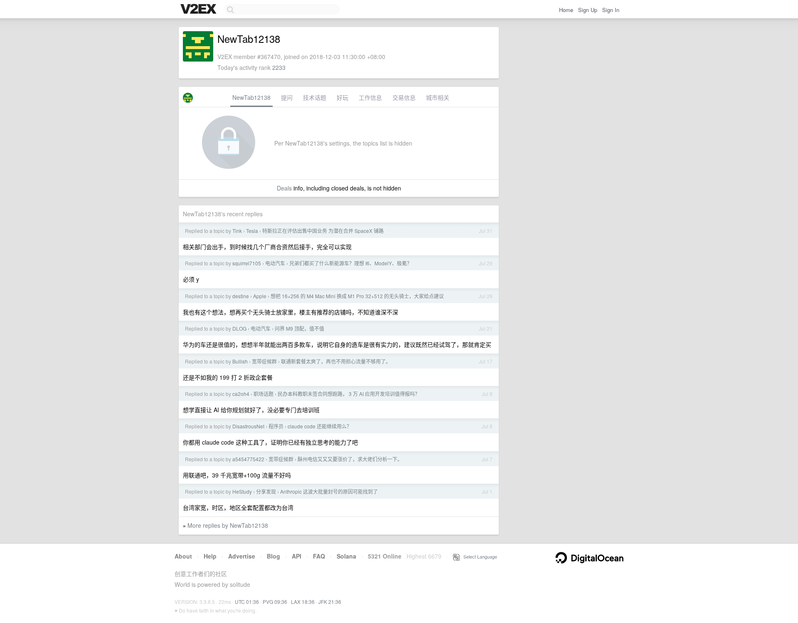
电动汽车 (275, 263)
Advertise (241, 556)
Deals (284, 188)
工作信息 (370, 97)
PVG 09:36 (275, 601)
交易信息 (404, 97)
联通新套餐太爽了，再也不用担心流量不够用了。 (336, 361)
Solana (346, 556)
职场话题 (263, 393)
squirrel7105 (246, 263)
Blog (273, 556)
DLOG (239, 328)
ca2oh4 (240, 393)
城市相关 (437, 97)
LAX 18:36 (303, 601)
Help (210, 556)
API (296, 556)
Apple (259, 295)
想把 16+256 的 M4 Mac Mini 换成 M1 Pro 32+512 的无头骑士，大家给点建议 (357, 295)
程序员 (275, 426)
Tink (237, 230)
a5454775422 (248, 458)
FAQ (319, 556)
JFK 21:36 (329, 601)
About (183, 556)
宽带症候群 (264, 361)
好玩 (342, 97)
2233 (279, 67)
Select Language (478, 556)
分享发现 (266, 491)
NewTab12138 (251, 97)
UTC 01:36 (247, 601)
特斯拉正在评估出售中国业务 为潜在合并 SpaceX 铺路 (323, 230)
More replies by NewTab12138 (227, 525)
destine (240, 295)
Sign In (610, 10)
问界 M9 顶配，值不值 (299, 328)
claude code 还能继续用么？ (320, 426)
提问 (287, 97)
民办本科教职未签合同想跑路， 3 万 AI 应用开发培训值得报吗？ (349, 393)
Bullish (240, 361)
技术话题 (314, 97)
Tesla (252, 230)
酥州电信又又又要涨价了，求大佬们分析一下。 (350, 458)
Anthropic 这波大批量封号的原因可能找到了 (329, 491)
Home (566, 10)
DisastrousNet (248, 426)
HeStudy (242, 491)
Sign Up (587, 10)
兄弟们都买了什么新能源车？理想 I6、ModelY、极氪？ (350, 263)
